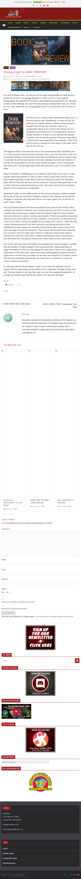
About (26, 27)
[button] (30, 27)
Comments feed (10, 858)
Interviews (65, 23)
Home (10, 23)
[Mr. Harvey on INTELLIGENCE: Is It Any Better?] (14, 351)
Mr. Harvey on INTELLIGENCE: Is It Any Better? (13, 502)
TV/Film (18, 23)
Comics (34, 23)
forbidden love (26, 79)
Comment (6, 529)
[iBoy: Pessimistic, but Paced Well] (67, 351)
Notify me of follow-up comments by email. (18, 602)
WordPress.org (9, 863)
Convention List (14, 27)
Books (26, 23)
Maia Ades (20, 76)
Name (4, 560)
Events (75, 23)
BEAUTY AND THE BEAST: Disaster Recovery (40, 501)
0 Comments (37, 76)
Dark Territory (17, 79)
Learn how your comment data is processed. (54, 616)
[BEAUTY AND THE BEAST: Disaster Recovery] (41, 351)
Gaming (43, 23)
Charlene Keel (9, 79)
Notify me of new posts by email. (14, 609)
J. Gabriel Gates (35, 79)
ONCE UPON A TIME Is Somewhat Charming (60, 305)
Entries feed (8, 853)
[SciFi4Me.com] (4, 25)
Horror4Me (53, 23)
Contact (37, 27)
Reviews (12, 67)
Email (3, 570)
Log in (5, 848)
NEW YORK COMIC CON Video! (17, 304)
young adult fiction (45, 79)
